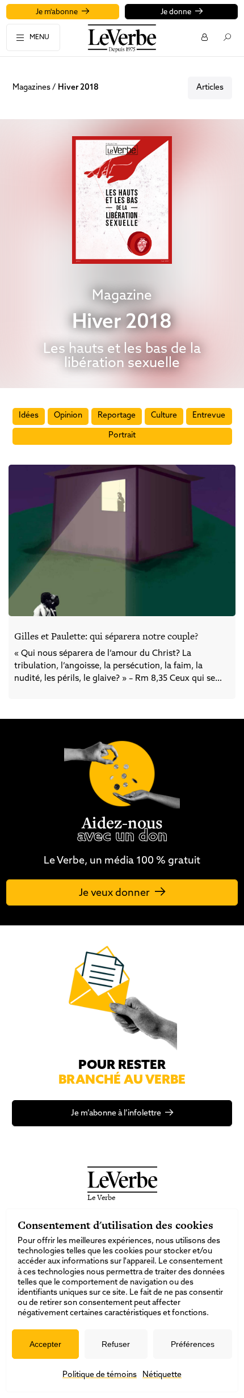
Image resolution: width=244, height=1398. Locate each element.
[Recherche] (227, 37)
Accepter (45, 1344)
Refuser (116, 1344)
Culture (164, 415)
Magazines (31, 87)
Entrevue (208, 415)
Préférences (192, 1344)
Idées (29, 415)
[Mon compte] (204, 37)
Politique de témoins (99, 1375)
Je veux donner (114, 894)
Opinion (68, 415)
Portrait (122, 435)
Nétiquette (162, 1375)
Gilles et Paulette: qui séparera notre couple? (106, 636)
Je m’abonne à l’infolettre (116, 1113)
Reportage (117, 415)
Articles (210, 87)
